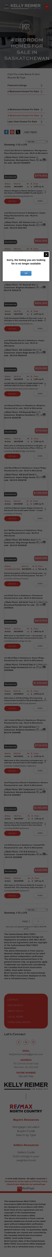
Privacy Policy (40, 1181)
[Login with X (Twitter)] (18, 134)
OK (26, 273)
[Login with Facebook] (6, 134)
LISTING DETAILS (12, 201)
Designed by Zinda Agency (18, 1181)
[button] (18, 1042)
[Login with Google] (12, 134)
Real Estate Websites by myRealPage (26, 1184)
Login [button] (30, 132)
